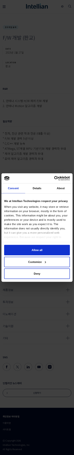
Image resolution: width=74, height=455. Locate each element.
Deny (37, 273)
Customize (35, 261)
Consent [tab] (13, 188)
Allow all (37, 250)
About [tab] (61, 188)
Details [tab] (37, 188)
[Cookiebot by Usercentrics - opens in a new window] (54, 178)
